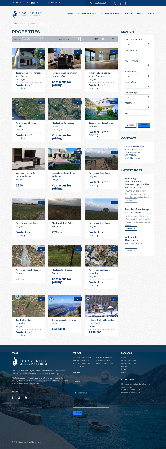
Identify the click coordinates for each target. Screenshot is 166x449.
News (139, 13)
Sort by (17, 39)
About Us (128, 13)
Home (70, 13)
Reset (131, 125)
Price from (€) (131, 92)
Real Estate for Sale (87, 13)
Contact (150, 13)
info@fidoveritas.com (133, 158)
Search (144, 125)
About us (124, 366)
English (54, 3)
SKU (126, 113)
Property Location (133, 40)
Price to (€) (130, 103)
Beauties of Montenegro (137, 209)
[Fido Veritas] (27, 14)
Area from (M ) (131, 71)
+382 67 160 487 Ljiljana (104, 357)
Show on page (63, 39)
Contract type (131, 50)
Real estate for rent (128, 363)
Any (129, 44)
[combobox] (33, 39)
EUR (17, 3)
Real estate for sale (128, 360)
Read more (131, 201)
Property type (131, 61)
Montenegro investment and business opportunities (137, 181)
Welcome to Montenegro (131, 238)
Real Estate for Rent (109, 13)
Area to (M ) (130, 82)
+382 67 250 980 (130, 155)
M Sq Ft (34, 2)
